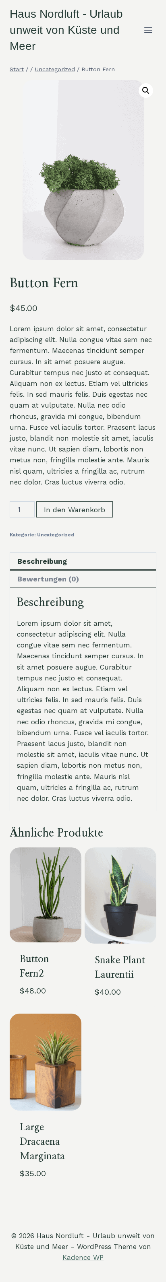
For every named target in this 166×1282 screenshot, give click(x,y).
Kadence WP (83, 1257)
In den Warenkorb (74, 509)
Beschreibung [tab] (42, 561)
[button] (146, 90)
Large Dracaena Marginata (42, 1142)
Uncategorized (55, 535)
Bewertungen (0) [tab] (48, 579)
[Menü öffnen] (148, 30)
